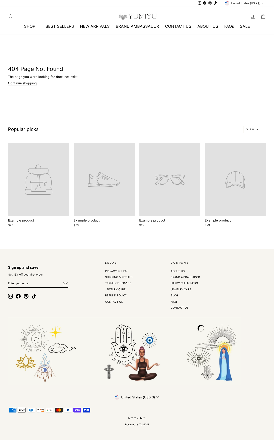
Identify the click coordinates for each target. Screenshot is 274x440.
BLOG (174, 295)
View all (254, 129)
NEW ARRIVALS (95, 26)
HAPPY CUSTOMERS (184, 283)
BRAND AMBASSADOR (137, 26)
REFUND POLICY (116, 295)
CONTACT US (178, 26)
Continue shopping (22, 83)
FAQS (174, 301)
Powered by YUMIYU (137, 424)
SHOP (30, 26)
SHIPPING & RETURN (119, 277)
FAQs (229, 26)
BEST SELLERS (60, 26)
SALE (245, 26)
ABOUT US (207, 26)
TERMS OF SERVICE (118, 283)
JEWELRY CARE (115, 289)
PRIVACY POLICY (116, 271)
